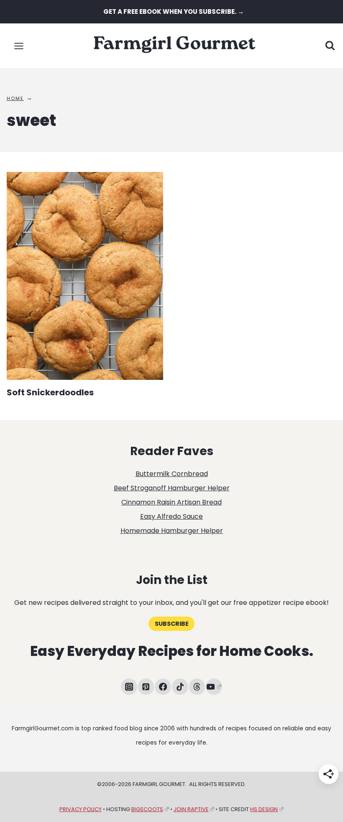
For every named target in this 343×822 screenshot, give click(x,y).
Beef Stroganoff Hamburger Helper (172, 488)
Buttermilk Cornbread (172, 474)
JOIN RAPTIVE (191, 809)
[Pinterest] (146, 687)
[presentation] (85, 276)
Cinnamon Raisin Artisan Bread (171, 502)
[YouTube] (214, 687)
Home (15, 98)
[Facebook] (163, 687)
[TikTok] (180, 687)
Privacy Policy (80, 809)
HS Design (264, 809)
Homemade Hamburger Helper (171, 530)
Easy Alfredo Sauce (171, 516)
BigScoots (147, 809)
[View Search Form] (330, 46)
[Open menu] (19, 46)
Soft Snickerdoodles (50, 392)
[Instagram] (129, 687)
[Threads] (197, 687)
